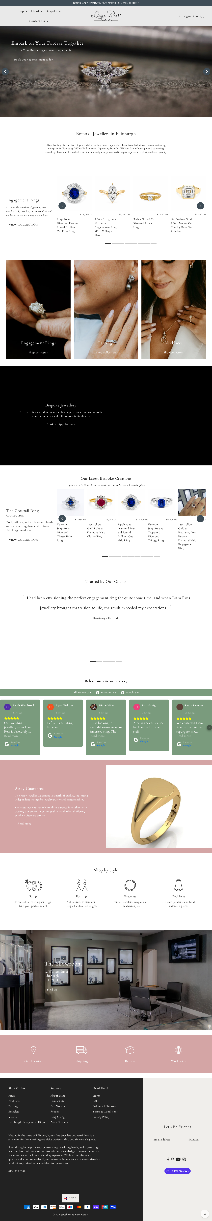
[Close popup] (177, 565)
